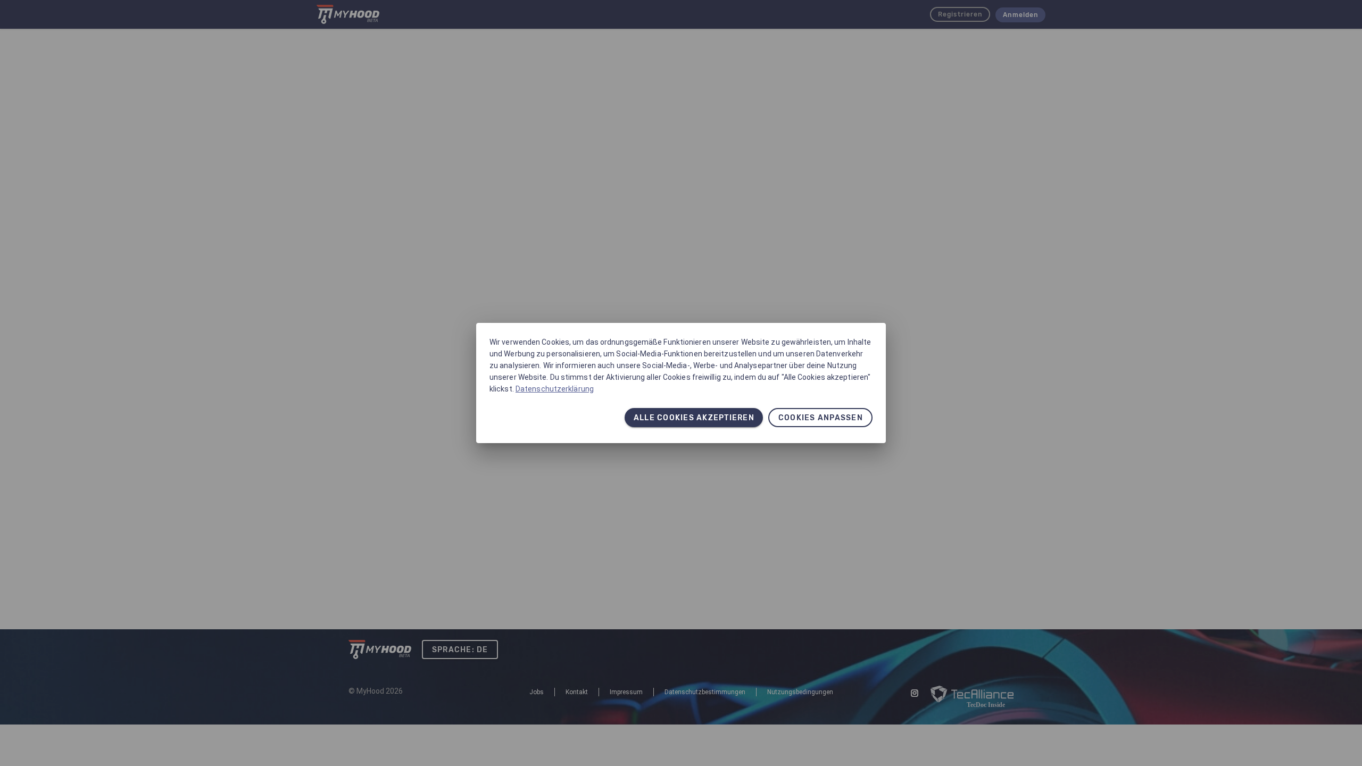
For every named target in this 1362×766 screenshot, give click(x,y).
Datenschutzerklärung (555, 389)
